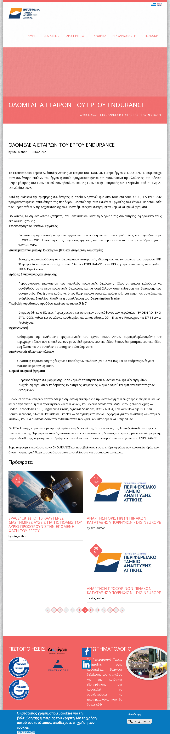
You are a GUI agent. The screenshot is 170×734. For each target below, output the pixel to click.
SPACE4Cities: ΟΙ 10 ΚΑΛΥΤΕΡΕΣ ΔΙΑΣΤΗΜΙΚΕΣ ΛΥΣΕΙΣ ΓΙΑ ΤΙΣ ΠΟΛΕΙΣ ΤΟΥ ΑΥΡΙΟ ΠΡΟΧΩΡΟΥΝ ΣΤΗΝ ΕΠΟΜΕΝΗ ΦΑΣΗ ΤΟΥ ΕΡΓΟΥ (45, 524)
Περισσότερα (26, 732)
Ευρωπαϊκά (99, 36)
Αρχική (32, 36)
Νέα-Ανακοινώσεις (124, 36)
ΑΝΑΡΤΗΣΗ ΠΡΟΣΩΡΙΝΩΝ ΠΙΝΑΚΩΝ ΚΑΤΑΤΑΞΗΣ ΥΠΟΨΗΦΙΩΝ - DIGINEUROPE (124, 590)
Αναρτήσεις (98, 115)
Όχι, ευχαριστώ (139, 721)
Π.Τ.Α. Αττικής (51, 36)
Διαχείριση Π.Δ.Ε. (76, 36)
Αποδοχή (134, 714)
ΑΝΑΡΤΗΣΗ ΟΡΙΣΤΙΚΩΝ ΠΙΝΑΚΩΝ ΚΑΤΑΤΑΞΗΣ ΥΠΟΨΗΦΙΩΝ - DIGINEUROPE (124, 520)
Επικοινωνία (150, 36)
